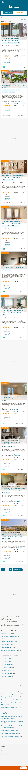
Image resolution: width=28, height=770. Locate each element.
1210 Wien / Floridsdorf (6, 673)
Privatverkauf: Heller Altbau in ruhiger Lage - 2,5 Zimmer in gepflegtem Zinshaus (13, 489)
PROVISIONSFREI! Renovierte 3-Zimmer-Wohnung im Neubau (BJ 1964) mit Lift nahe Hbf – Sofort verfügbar (12, 311)
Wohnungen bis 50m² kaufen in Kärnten (10, 699)
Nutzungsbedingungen (6, 754)
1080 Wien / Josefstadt (6, 664)
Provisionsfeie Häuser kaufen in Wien (10, 688)
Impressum (3, 758)
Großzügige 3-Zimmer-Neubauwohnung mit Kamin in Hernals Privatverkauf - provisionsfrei (14, 176)
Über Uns (3, 746)
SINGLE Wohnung (7, 398)
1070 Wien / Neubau (6, 661)
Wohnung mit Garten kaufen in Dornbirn (10, 736)
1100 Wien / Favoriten (6, 667)
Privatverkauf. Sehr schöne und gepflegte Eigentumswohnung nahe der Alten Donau (14, 443)
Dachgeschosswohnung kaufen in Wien (10, 694)
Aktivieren (23, 768)
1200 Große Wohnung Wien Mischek (13, 267)
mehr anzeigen (18, 101)
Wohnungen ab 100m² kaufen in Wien (10, 697)
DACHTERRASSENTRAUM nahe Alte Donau (13, 86)
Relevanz (22, 19)
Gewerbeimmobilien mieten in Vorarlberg (11, 685)
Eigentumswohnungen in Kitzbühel (9, 733)
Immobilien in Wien (5, 633)
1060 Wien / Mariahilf (6, 658)
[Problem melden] (24, 67)
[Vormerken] (25, 25)
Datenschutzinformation (6, 763)
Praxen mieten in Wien (6, 644)
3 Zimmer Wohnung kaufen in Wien (9, 650)
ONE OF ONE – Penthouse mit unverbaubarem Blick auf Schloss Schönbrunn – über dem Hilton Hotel (13, 535)
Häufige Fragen (4, 750)
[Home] (14, 7)
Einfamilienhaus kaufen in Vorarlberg (10, 691)
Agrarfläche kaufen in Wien (7, 647)
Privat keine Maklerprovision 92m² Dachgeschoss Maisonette (12, 39)
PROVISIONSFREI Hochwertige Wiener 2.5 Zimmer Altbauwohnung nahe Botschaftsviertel (13, 222)
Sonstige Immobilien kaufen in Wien (9, 641)
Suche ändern (8, 12)
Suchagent (20, 12)
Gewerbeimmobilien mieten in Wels (9, 730)
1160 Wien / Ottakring (6, 670)
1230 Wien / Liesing (6, 676)
